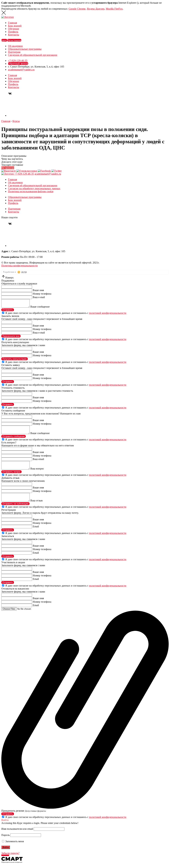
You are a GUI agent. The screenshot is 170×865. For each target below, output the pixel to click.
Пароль (5, 835)
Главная (12, 22)
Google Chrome (77, 8)
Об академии (15, 46)
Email (36, 526)
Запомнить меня (14, 841)
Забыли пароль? (10, 853)
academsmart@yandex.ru (21, 69)
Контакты (13, 34)
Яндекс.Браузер (95, 8)
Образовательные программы (25, 49)
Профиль (13, 31)
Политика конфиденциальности (19, 265)
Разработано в (9, 272)
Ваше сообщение (40, 306)
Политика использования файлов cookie (30, 191)
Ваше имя (38, 290)
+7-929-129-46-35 (17, 60)
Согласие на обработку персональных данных (34, 188)
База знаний (15, 25)
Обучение (13, 28)
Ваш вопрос (37, 468)
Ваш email (38, 459)
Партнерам (14, 52)
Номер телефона (42, 293)
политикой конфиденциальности (107, 313)
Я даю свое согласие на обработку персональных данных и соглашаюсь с (65, 313)
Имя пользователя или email (17, 828)
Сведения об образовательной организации (32, 55)
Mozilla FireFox (114, 8)
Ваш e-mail (39, 297)
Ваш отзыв (36, 500)
